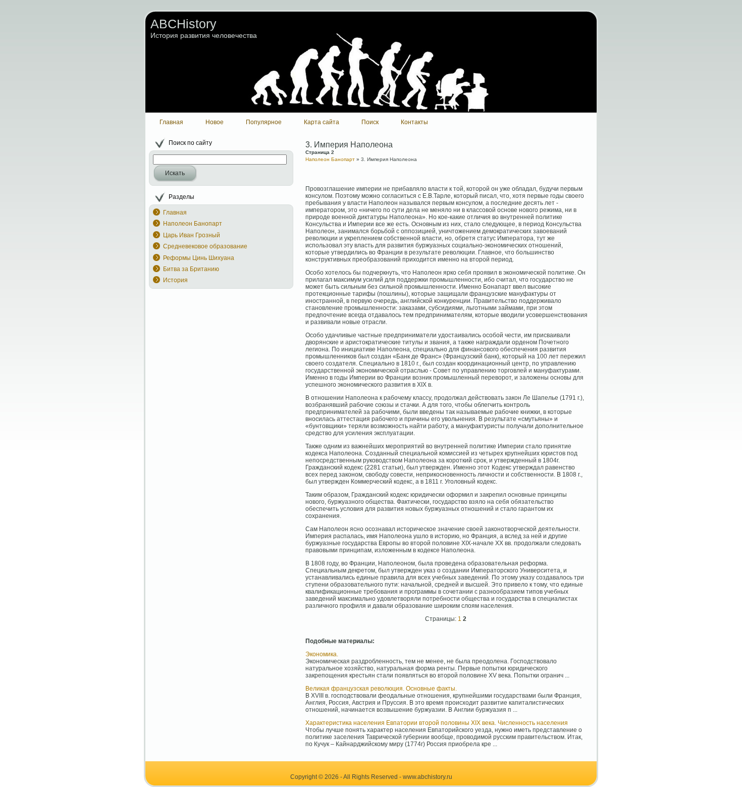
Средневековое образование (205, 246)
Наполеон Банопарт (192, 223)
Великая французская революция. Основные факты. (381, 688)
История (175, 280)
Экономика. (321, 654)
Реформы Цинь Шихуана (198, 257)
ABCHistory (183, 24)
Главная (175, 212)
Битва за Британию (191, 269)
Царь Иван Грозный (191, 235)
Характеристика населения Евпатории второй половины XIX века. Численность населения (436, 722)
